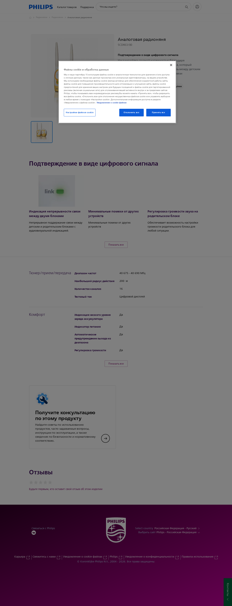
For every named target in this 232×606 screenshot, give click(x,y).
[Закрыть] (171, 65)
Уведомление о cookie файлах (112, 102)
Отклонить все (131, 112)
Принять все (158, 112)
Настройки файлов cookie (80, 112)
